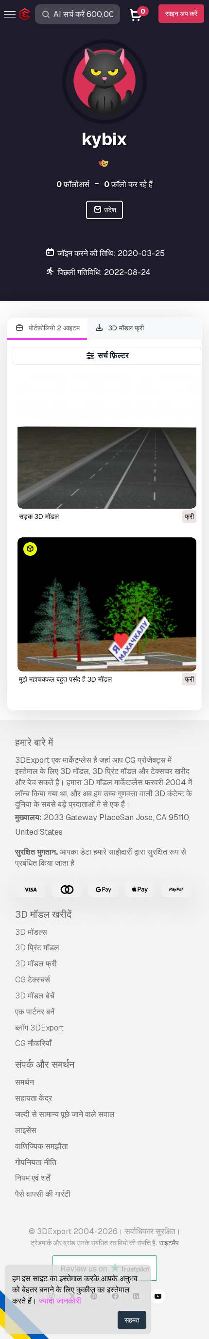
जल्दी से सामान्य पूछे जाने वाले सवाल (65, 1114)
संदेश (109, 210)
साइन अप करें (181, 13)
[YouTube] (158, 1297)
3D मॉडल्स (31, 932)
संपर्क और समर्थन (44, 1064)
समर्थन (24, 1082)
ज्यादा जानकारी (60, 1301)
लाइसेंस (25, 1130)
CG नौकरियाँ (33, 1043)
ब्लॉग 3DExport (39, 1028)
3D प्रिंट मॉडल (37, 948)
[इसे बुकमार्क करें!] (182, 495)
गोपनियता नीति (35, 1162)
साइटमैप (169, 1242)
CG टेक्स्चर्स (32, 980)
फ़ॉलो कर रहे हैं (128, 184)
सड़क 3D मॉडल (39, 516)
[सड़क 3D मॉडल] (106, 442)
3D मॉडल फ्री (125, 328)
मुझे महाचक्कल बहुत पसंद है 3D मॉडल (65, 679)
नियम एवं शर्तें (32, 1178)
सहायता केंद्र (33, 1098)
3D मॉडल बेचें (34, 996)
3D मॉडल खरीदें (43, 914)
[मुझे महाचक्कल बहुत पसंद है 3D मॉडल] (106, 604)
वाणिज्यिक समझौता (41, 1146)
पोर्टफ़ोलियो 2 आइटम (53, 328)
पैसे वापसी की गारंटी (42, 1194)
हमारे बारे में (34, 742)
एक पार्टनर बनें (34, 1012)
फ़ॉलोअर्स (72, 184)
